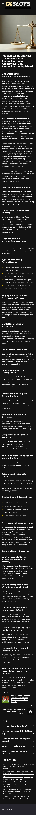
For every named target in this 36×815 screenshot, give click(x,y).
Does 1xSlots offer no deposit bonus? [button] (16, 740)
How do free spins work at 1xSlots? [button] (15, 752)
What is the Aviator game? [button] (15, 746)
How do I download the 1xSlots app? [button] (17, 732)
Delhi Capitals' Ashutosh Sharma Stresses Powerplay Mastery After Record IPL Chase (18, 766)
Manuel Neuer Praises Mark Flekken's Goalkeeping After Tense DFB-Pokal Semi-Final (17, 791)
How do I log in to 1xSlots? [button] (14, 726)
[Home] (18, 5)
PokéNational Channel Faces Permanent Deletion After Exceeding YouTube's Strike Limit (18, 784)
